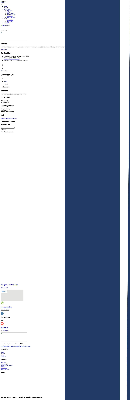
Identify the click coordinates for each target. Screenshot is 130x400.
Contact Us (6, 22)
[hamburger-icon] (1, 4)
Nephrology (9, 10)
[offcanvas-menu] (2, 28)
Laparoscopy (10, 16)
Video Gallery (10, 21)
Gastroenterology (11, 14)
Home (5, 6)
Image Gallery (10, 20)
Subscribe (3, 129)
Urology (8, 12)
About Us (6, 8)
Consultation (4, 49)
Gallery (5, 18)
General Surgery (10, 13)
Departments (7, 9)
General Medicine (11, 17)
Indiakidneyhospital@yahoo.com (9, 118)
